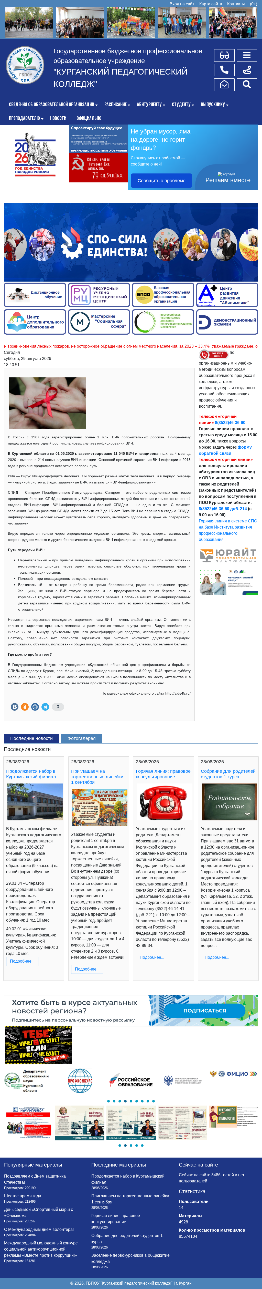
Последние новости (31, 738)
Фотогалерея (82, 738)
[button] (108, 1101)
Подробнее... (22, 961)
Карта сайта (210, 4)
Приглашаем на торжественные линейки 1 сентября (97, 777)
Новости (58, 118)
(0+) (253, 4)
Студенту (181, 104)
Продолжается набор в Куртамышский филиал (31, 774)
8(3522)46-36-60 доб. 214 (223, 509)
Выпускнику (213, 104)
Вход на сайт (182, 4)
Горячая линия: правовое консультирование (163, 774)
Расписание (115, 104)
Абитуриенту (149, 104)
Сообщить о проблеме (161, 180)
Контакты (236, 4)
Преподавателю (24, 118)
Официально (89, 118)
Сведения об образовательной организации (51, 104)
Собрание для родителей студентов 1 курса (228, 774)
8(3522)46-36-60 (230, 422)
